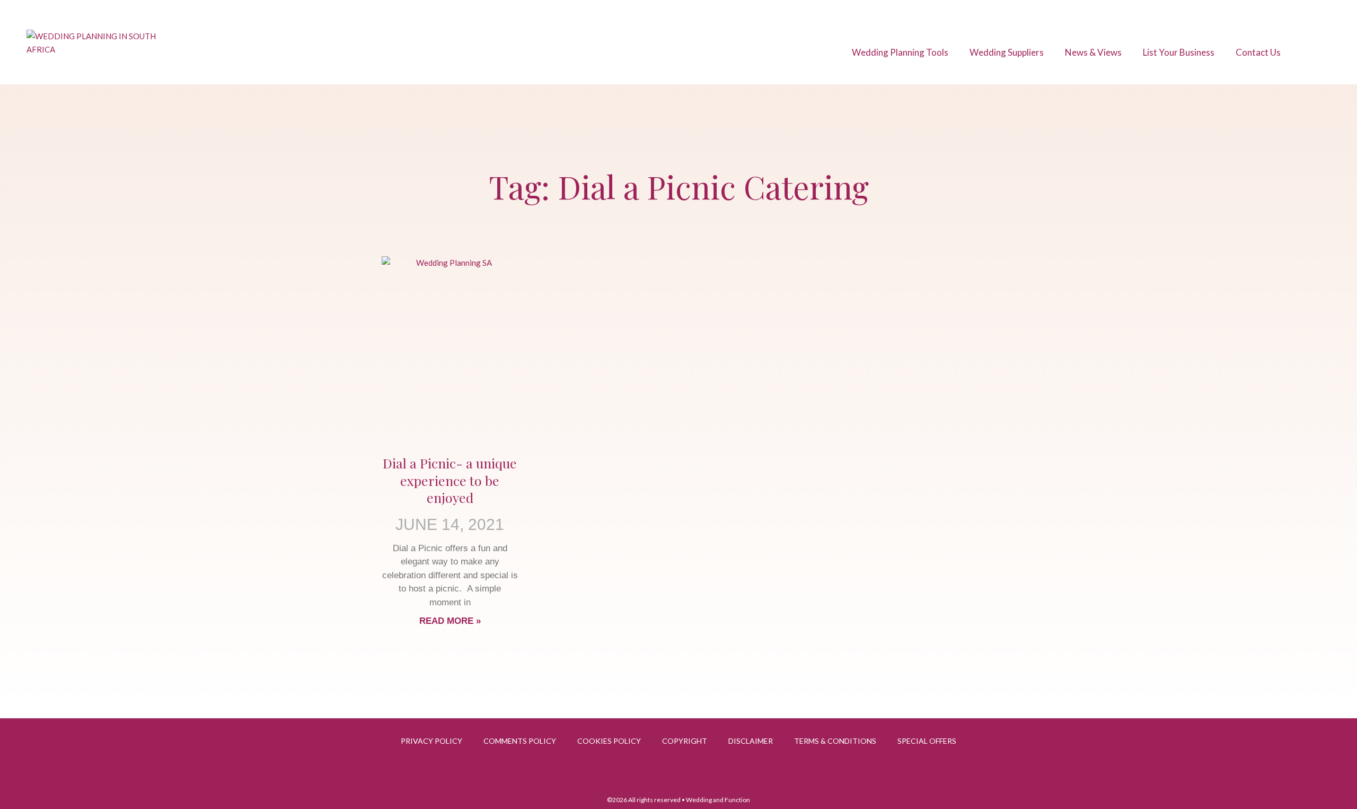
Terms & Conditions (835, 740)
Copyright (684, 740)
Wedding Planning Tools (900, 52)
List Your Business (1178, 52)
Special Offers (926, 740)
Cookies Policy (609, 740)
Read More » (450, 621)
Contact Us (1258, 52)
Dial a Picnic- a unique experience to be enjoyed (450, 480)
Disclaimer (750, 740)
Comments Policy (519, 740)
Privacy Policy (431, 740)
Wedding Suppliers (1007, 52)
